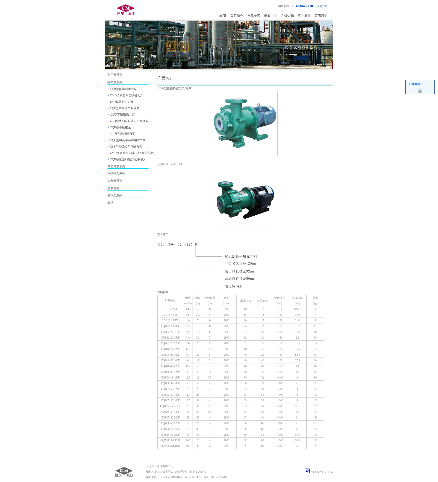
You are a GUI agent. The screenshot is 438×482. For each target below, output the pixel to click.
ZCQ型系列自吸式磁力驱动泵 (129, 121)
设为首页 (322, 6)
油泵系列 (113, 188)
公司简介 (236, 16)
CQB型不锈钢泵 (120, 127)
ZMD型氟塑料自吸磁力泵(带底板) (131, 153)
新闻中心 (270, 16)
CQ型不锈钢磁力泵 (122, 114)
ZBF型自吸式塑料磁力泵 (125, 146)
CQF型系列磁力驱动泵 (124, 108)
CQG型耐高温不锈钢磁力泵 (127, 140)
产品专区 (253, 16)
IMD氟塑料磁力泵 (121, 101)
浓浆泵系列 (114, 181)
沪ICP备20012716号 (321, 472)
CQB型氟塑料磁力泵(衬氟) (127, 159)
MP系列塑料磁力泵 (122, 133)
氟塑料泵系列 (116, 166)
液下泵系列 (114, 195)
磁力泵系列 (114, 82)
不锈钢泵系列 (116, 173)
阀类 (110, 202)
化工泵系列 (114, 75)
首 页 (222, 16)
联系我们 (321, 16)
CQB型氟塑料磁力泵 (123, 89)
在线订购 (287, 16)
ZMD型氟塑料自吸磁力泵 (126, 95)
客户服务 (304, 16)
